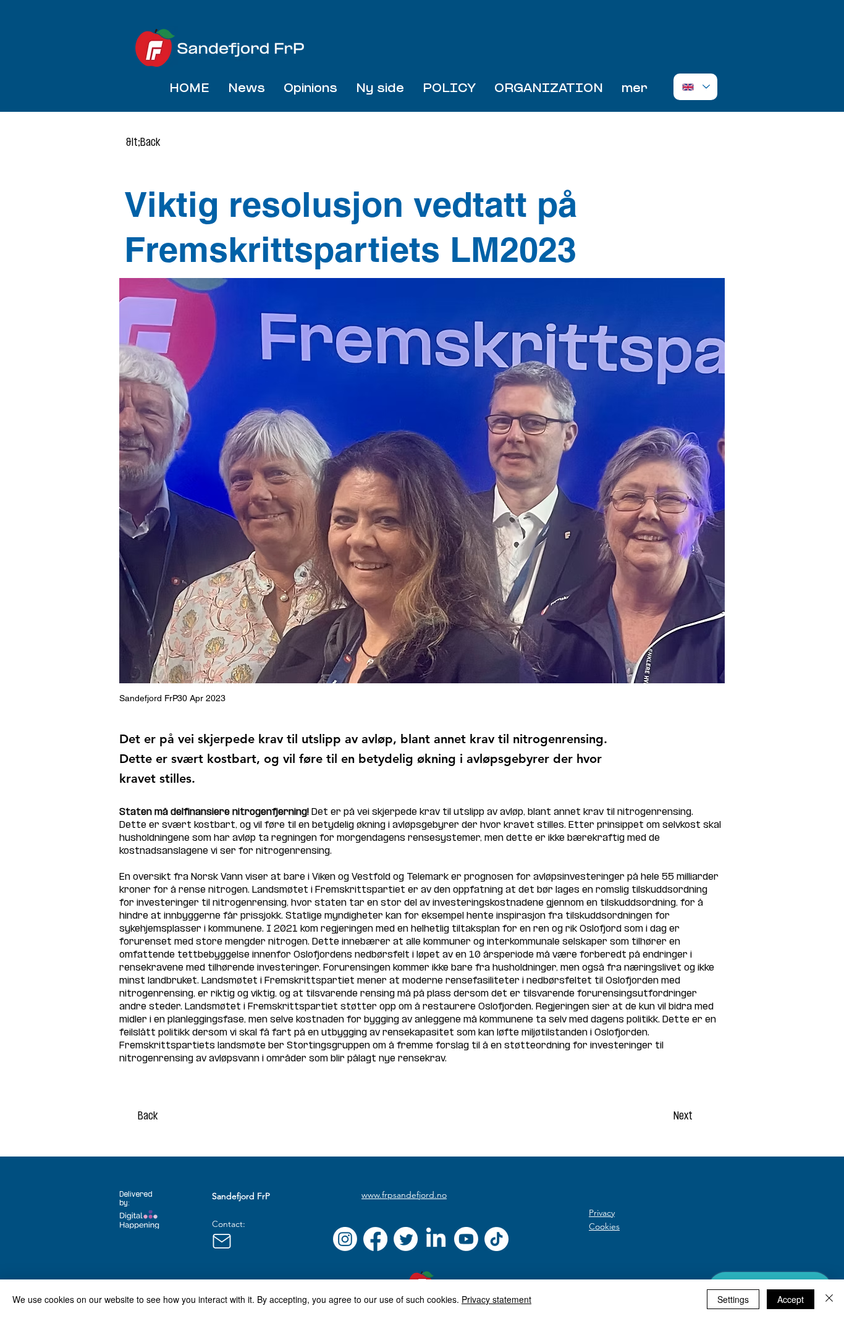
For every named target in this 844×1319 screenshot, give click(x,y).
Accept (790, 1299)
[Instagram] (345, 1239)
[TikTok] (496, 1239)
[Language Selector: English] (695, 87)
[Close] (829, 1299)
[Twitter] (406, 1239)
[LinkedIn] (436, 1239)
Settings (733, 1299)
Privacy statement (496, 1299)
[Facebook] (375, 1239)
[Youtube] (466, 1239)
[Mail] (221, 1241)
